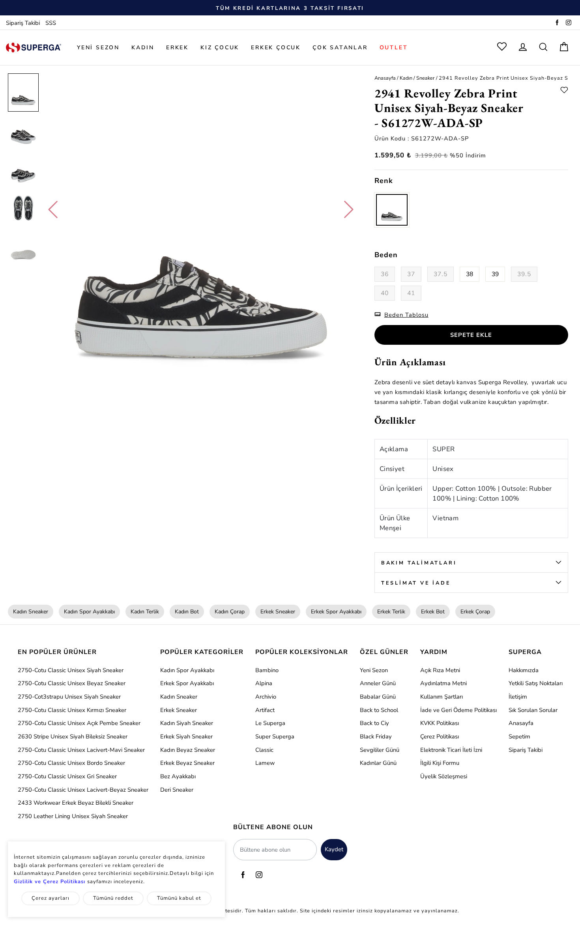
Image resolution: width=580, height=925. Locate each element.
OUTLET (394, 47)
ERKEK (177, 47)
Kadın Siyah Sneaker (186, 723)
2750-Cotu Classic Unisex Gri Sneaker (67, 776)
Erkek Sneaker (277, 611)
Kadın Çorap (230, 611)
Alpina (263, 683)
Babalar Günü (378, 697)
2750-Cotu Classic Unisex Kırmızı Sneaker (72, 710)
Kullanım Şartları (441, 697)
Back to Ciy (374, 723)
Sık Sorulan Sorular (533, 710)
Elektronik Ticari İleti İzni (451, 750)
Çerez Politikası (439, 736)
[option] (290, 8)
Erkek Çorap (475, 611)
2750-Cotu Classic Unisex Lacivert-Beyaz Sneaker (83, 790)
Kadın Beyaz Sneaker (187, 750)
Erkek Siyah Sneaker (186, 736)
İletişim (518, 697)
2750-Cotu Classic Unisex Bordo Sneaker (71, 763)
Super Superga (274, 736)
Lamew (265, 763)
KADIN (142, 47)
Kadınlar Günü (378, 763)
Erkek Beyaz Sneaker (187, 763)
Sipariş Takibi (23, 23)
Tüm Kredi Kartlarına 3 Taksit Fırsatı (290, 8)
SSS (50, 23)
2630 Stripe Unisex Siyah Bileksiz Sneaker (72, 736)
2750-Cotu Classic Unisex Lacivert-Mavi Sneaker (81, 750)
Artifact (265, 710)
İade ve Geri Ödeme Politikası (458, 710)
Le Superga (270, 723)
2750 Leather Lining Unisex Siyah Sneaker (73, 816)
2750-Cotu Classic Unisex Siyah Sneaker (70, 670)
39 (495, 274)
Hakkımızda (524, 670)
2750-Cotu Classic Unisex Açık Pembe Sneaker (79, 723)
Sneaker (425, 78)
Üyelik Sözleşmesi (443, 776)
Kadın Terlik (145, 611)
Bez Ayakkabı (178, 776)
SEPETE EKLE (471, 335)
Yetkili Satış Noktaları (536, 683)
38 (469, 274)
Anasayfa (385, 78)
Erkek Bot (433, 611)
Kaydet (334, 849)
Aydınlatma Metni (443, 683)
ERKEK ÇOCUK (276, 47)
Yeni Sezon (374, 670)
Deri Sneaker (176, 790)
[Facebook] (557, 23)
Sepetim (519, 736)
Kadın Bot (187, 611)
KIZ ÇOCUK (219, 47)
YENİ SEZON (98, 47)
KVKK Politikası (439, 723)
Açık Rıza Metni (440, 670)
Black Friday (376, 736)
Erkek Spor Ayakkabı (336, 611)
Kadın (406, 78)
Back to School (379, 710)
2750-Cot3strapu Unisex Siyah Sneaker (69, 697)
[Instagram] (568, 23)
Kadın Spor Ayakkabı (89, 611)
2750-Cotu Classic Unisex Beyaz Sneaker (71, 683)
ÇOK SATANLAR (340, 47)
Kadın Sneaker (30, 611)
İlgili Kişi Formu (439, 763)
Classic (264, 750)
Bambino (267, 670)
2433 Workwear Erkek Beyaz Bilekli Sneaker (75, 803)
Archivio (265, 697)
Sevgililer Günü (379, 750)
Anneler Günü (378, 683)
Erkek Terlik (391, 611)
